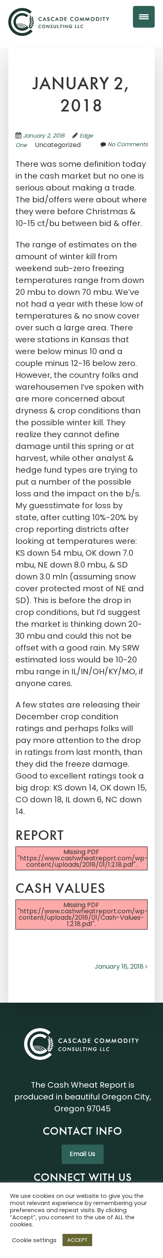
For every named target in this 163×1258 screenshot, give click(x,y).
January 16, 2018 (120, 966)
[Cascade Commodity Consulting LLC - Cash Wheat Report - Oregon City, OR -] (58, 22)
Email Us (82, 1153)
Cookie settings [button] (34, 1240)
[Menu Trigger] (144, 17)
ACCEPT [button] (77, 1240)
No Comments (128, 144)
